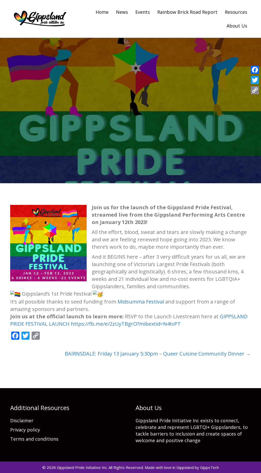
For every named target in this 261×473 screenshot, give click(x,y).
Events (142, 12)
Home (102, 12)
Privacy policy (25, 430)
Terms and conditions (34, 439)
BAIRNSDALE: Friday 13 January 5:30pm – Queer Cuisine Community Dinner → (158, 353)
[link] (141, 301)
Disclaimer (21, 420)
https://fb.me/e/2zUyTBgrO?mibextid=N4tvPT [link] (126, 323)
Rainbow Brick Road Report (187, 12)
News (122, 12)
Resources (236, 12)
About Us (237, 26)
